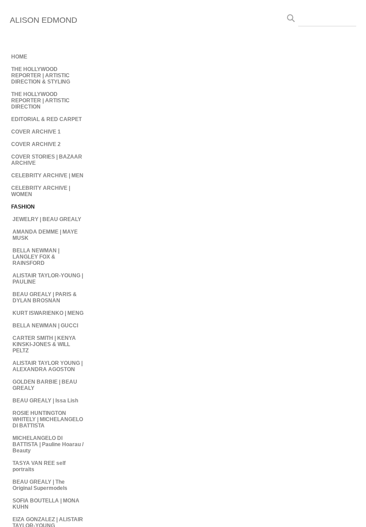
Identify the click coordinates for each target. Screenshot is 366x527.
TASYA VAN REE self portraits (39, 466)
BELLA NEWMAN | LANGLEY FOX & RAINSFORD (35, 256)
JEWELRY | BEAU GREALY (46, 219)
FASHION (23, 207)
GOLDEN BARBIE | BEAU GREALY (44, 385)
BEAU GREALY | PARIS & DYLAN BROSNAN (44, 297)
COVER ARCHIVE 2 (36, 144)
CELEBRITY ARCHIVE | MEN (47, 175)
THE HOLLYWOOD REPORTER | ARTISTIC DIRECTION (40, 100)
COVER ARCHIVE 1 (36, 132)
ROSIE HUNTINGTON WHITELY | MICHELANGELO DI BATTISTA (47, 419)
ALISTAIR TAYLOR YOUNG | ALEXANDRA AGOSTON (47, 366)
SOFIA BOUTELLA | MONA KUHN (45, 504)
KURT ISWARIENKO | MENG (47, 313)
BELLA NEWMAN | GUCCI (45, 325)
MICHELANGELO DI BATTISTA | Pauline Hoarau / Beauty (47, 444)
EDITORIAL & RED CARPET (46, 119)
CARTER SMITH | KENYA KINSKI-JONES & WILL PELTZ (44, 344)
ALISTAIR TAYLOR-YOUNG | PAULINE (47, 278)
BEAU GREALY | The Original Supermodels (39, 485)
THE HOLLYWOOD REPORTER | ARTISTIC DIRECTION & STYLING (40, 75)
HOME (19, 57)
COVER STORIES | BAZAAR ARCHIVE (46, 160)
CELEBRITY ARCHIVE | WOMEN (40, 191)
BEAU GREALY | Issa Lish (45, 400)
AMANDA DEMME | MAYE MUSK (45, 235)
